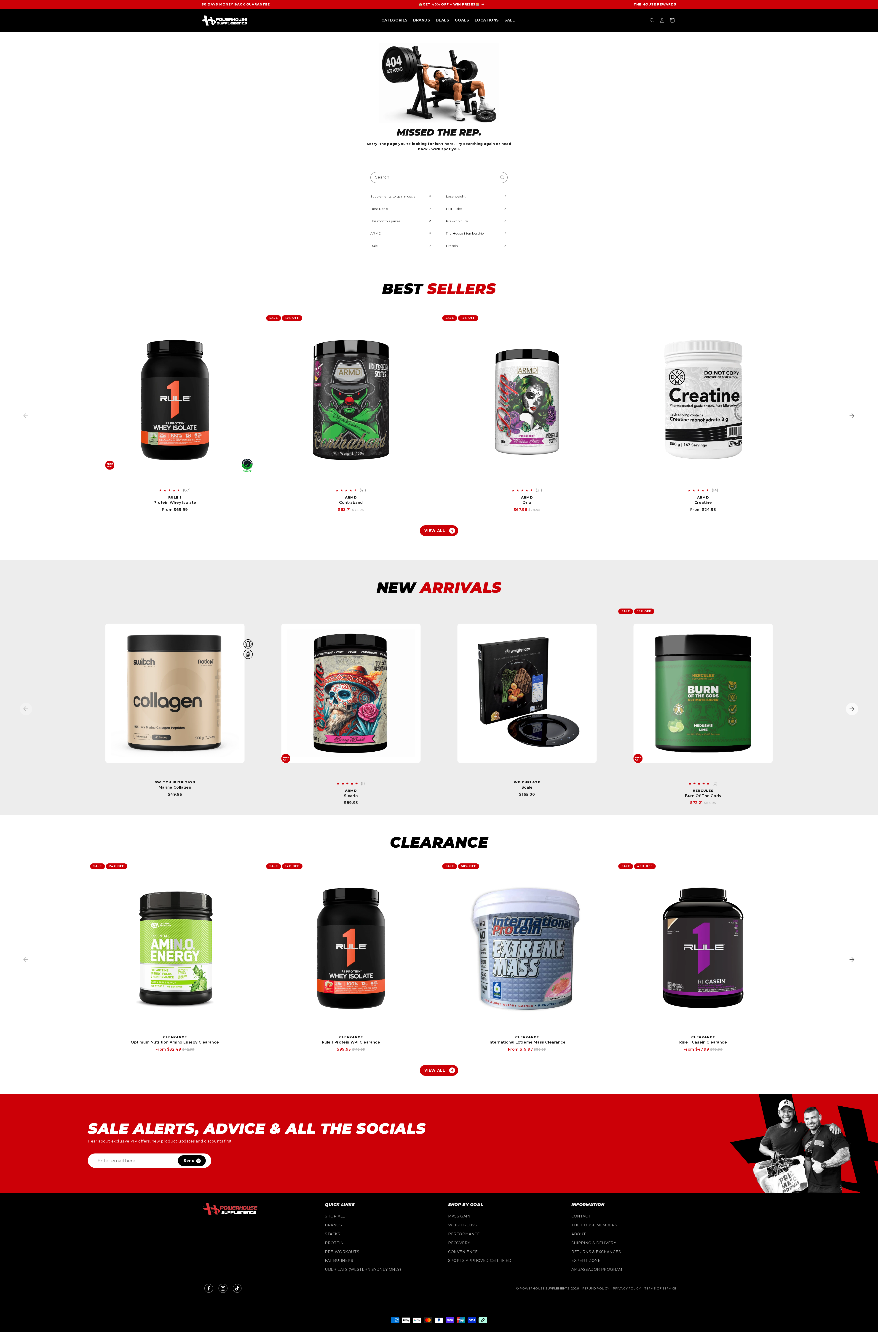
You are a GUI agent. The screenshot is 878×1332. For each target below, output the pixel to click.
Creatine (703, 502)
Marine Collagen (175, 787)
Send (189, 1160)
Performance (464, 1234)
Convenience (463, 1252)
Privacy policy (627, 1288)
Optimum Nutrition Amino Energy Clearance (175, 1042)
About (578, 1234)
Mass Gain (459, 1216)
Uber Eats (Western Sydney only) (363, 1269)
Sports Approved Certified (479, 1260)
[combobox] (439, 177)
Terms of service (660, 1288)
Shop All (335, 1216)
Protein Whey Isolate (175, 502)
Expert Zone (586, 1260)
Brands (333, 1225)
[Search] (502, 177)
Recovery (459, 1243)
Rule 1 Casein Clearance (703, 1042)
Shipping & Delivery (593, 1243)
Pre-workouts (342, 1252)
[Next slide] (852, 416)
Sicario (351, 796)
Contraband (351, 502)
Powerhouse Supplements (544, 1288)
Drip (527, 502)
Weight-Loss (462, 1225)
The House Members (594, 1225)
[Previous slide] (26, 416)
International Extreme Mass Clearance (527, 1042)
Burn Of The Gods (703, 796)
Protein (334, 1243)
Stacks (332, 1234)
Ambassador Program (596, 1269)
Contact (581, 1216)
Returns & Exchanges (596, 1252)
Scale (527, 787)
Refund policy (595, 1288)
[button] (394, 20)
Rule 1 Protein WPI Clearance (351, 1042)
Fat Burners (339, 1260)
